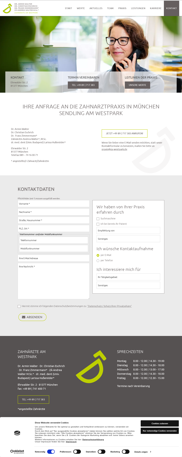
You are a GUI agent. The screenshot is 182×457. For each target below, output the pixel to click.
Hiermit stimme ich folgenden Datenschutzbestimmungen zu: (77, 306)
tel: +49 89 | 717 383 (33, 399)
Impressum (71, 441)
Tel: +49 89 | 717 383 (83, 85)
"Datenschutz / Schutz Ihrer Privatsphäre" (109, 306)
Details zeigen (141, 452)
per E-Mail (106, 255)
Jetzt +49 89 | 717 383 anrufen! (124, 133)
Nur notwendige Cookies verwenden (160, 431)
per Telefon (107, 260)
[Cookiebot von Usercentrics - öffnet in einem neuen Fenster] (17, 452)
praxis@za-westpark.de (114, 149)
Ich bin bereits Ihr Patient (114, 223)
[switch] (77, 452)
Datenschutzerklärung (93, 439)
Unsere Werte (137, 85)
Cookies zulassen (160, 423)
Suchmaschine (108, 218)
